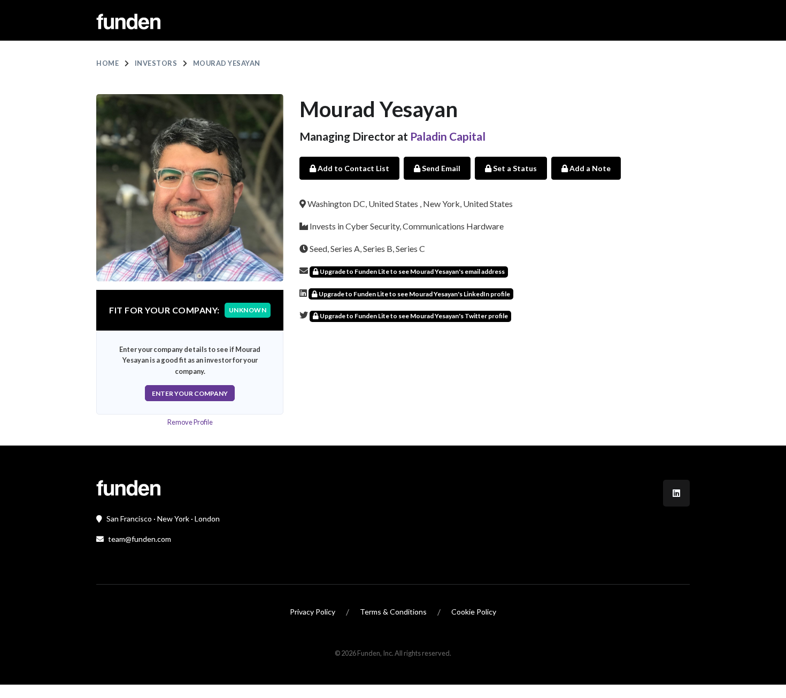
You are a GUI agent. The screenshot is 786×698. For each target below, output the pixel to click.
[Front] (128, 486)
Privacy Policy (312, 611)
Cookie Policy (473, 611)
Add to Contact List (352, 168)
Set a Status (514, 168)
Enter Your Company (190, 393)
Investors (156, 63)
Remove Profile (190, 422)
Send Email (440, 168)
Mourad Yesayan (226, 63)
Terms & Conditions (393, 611)
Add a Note (589, 168)
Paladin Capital (448, 136)
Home (107, 63)
